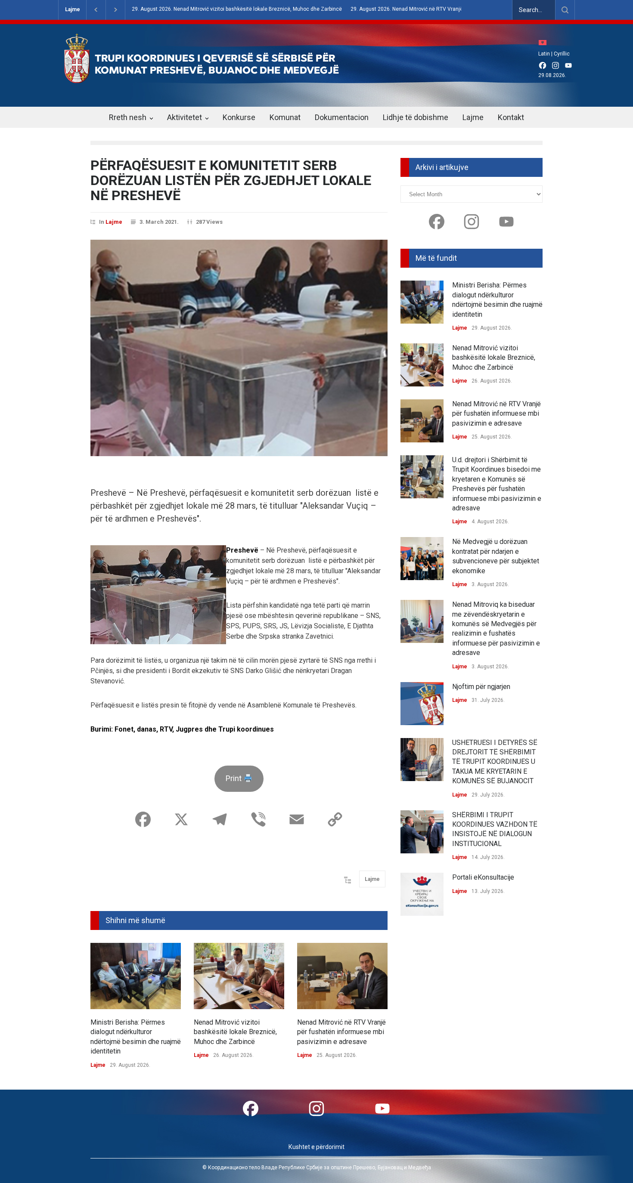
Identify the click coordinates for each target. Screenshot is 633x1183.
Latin (544, 54)
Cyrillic (562, 54)
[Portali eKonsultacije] (422, 894)
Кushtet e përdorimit (316, 1146)
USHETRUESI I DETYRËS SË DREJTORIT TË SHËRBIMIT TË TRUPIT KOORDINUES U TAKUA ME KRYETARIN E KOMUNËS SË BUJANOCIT (494, 761)
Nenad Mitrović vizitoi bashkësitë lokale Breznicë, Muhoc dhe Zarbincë (235, 1032)
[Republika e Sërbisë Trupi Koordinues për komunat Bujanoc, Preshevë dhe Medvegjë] (216, 77)
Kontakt (511, 117)
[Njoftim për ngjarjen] (422, 703)
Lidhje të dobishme (415, 117)
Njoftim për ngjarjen (481, 687)
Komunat (285, 117)
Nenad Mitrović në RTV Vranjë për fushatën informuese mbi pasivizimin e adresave (341, 1032)
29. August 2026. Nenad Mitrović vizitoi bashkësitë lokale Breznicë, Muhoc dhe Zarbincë (237, 9)
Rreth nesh (127, 117)
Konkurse (239, 117)
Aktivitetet (184, 117)
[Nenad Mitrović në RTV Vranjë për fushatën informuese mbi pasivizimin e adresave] (342, 976)
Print (234, 778)
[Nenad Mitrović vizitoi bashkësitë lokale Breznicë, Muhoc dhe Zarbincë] (239, 976)
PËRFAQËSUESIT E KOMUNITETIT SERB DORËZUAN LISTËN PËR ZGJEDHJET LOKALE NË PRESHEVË (230, 180)
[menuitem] (545, 42)
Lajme (72, 9)
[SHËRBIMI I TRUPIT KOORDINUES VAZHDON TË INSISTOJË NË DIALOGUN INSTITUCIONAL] (422, 831)
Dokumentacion (342, 117)
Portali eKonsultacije (483, 877)
